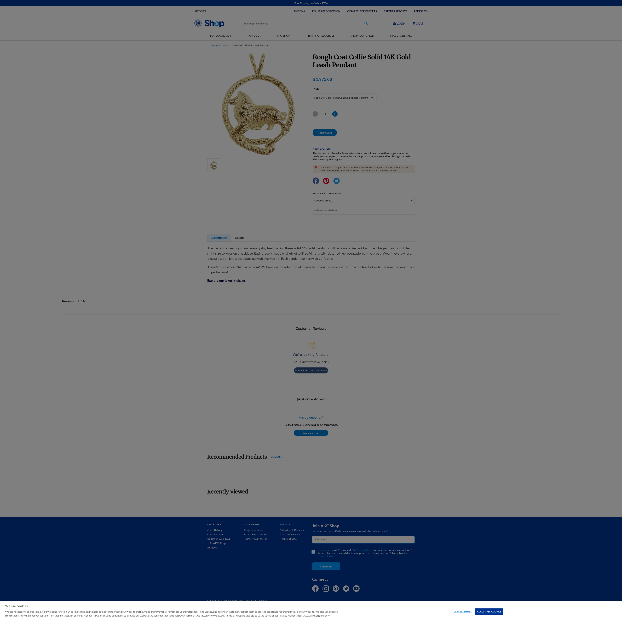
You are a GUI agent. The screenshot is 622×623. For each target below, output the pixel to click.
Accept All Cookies (489, 611)
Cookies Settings (463, 611)
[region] (311, 612)
